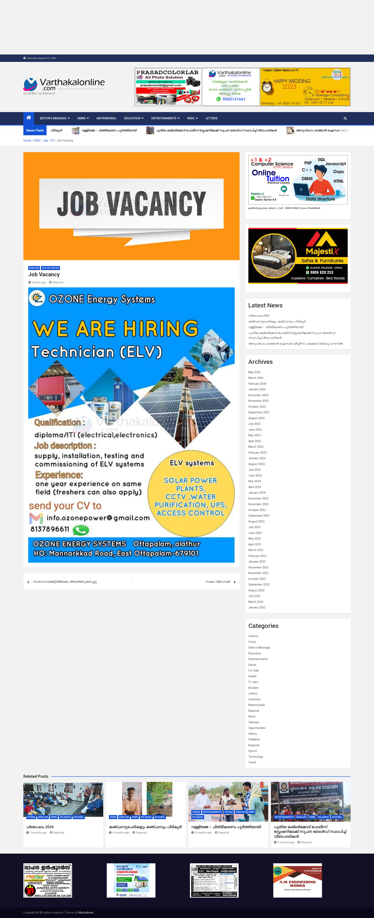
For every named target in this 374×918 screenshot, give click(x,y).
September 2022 (258, 584)
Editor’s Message (53, 118)
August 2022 (256, 590)
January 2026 (257, 389)
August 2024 (256, 464)
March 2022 (255, 602)
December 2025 (258, 395)
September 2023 (258, 515)
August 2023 (256, 521)
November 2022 (258, 573)
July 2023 (254, 527)
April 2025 (254, 441)
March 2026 (255, 378)
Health (252, 676)
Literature (254, 699)
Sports (252, 751)
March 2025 (255, 446)
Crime (252, 642)
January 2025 (257, 458)
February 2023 (257, 556)
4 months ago (121, 832)
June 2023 (255, 533)
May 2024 (254, 481)
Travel (252, 762)
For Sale (253, 670)
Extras (252, 665)
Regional (253, 745)
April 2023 (254, 544)
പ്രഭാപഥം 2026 (259, 315)
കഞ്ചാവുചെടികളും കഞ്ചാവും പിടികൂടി (277, 321)
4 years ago (39, 282)
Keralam (34, 268)
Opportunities (50, 268)
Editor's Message (259, 647)
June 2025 (255, 429)
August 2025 (256, 418)
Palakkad (254, 739)
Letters (211, 118)
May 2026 (254, 372)
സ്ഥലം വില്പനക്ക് (217, 581)
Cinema (253, 636)
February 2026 (257, 383)
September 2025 (258, 412)
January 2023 (257, 561)
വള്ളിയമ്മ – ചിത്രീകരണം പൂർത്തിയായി (275, 327)
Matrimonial (106, 118)
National (253, 711)
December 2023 (258, 498)
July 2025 (254, 424)
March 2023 (255, 550)
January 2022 (257, 607)
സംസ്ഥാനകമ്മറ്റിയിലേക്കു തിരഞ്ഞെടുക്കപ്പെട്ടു (65, 581)
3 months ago (38, 832)
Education (132, 118)
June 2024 (255, 475)
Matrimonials (256, 705)
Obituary (253, 722)
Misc (190, 118)
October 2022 (257, 579)
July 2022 (254, 596)
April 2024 (254, 487)
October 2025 (257, 406)
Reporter (58, 282)
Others (252, 733)
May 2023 (254, 538)
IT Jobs (253, 682)
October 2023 (257, 510)
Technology (255, 756)
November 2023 (258, 504)
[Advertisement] (117, 27)
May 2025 (254, 435)
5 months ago (286, 842)
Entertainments (163, 118)
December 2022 (258, 567)
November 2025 (258, 401)
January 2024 (257, 492)
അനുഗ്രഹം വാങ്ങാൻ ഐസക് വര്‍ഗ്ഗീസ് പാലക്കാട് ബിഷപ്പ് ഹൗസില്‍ (295, 343)
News (82, 118)
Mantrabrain (86, 912)
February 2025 (257, 452)
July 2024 (254, 469)
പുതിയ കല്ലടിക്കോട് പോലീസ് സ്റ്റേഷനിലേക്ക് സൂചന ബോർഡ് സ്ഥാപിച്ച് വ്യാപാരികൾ (310, 832)
